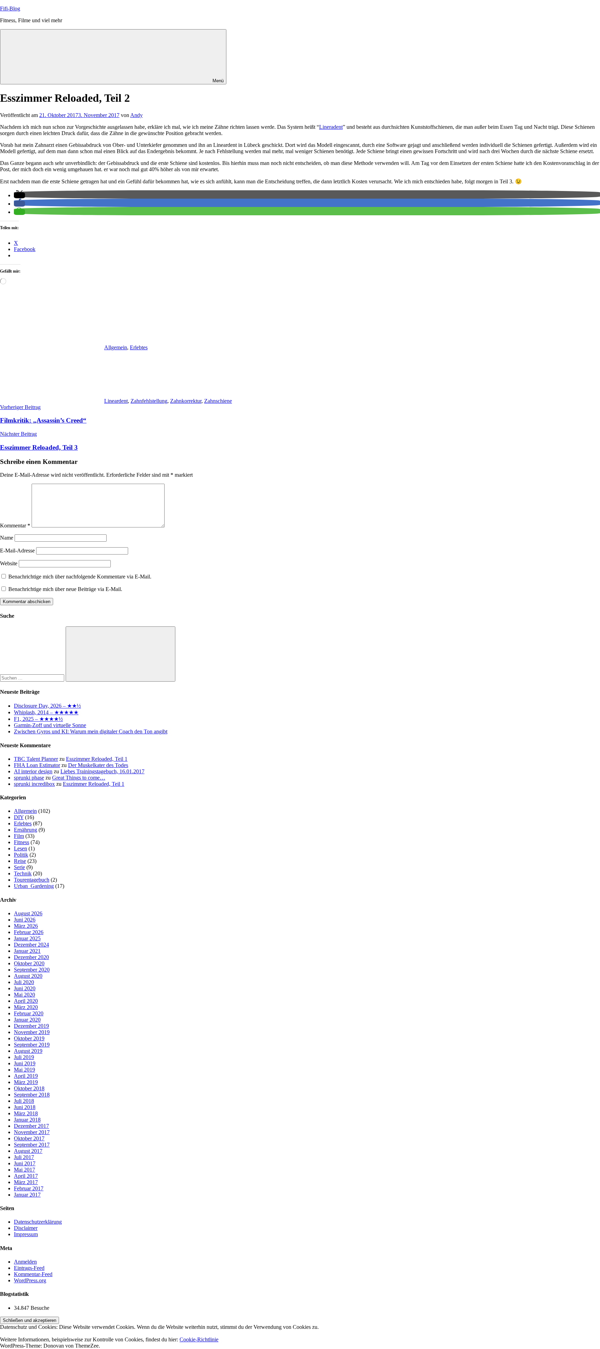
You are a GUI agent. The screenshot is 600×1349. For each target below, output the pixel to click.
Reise (20, 861)
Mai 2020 (24, 995)
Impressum (26, 1234)
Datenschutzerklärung (38, 1222)
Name (6, 538)
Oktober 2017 (29, 1138)
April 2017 (26, 1176)
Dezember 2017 (31, 1126)
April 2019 (26, 1076)
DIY (19, 817)
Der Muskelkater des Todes (98, 765)
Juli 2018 (24, 1101)
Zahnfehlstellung (149, 401)
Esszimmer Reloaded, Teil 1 (96, 759)
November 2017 (32, 1132)
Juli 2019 (24, 1057)
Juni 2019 (24, 1063)
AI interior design (33, 771)
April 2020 (26, 1001)
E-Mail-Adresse (17, 550)
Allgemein (115, 347)
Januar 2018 (27, 1120)
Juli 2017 (24, 1157)
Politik (21, 855)
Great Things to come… (78, 778)
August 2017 (28, 1151)
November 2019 (32, 1032)
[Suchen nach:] (33, 678)
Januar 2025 (27, 938)
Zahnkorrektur (185, 401)
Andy (136, 115)
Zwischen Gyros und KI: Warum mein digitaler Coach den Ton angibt (90, 731)
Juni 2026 (24, 920)
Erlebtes (139, 347)
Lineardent (116, 401)
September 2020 (32, 970)
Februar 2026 (28, 932)
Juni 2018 (24, 1107)
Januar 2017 (27, 1195)
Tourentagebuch (31, 880)
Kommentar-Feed (33, 1274)
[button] (19, 195)
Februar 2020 (28, 1013)
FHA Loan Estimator (37, 765)
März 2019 (26, 1082)
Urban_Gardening (34, 886)
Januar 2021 (27, 951)
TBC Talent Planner (36, 759)
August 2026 (28, 913)
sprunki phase (29, 778)
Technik (23, 873)
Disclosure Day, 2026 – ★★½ (47, 706)
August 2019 (28, 1051)
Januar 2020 (27, 1020)
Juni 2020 (24, 988)
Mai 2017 (24, 1170)
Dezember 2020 (31, 957)
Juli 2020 (24, 982)
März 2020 (26, 1007)
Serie (19, 867)
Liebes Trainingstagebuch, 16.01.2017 (102, 771)
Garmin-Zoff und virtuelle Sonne (50, 725)
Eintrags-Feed (29, 1268)
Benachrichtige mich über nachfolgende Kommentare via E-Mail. (79, 577)
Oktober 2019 (29, 1038)
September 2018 (32, 1095)
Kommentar (15, 525)
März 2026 (26, 926)
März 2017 (26, 1182)
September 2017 (32, 1145)
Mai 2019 (24, 1070)
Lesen (20, 848)
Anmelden (25, 1262)
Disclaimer (26, 1228)
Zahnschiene (218, 401)
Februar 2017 (28, 1188)
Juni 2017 (24, 1163)
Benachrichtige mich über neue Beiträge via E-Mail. (65, 589)
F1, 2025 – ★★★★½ (38, 719)
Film (19, 836)
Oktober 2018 (29, 1088)
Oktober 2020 (29, 963)
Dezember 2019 (31, 1026)
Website (8, 563)
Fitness (21, 842)
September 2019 (32, 1045)
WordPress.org (30, 1280)
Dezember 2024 (31, 945)
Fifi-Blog (10, 8)
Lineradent (331, 127)
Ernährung (25, 830)
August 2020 (28, 976)
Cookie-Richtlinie (199, 1339)
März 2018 (26, 1113)
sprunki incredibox (34, 784)
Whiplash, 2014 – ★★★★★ (46, 712)
